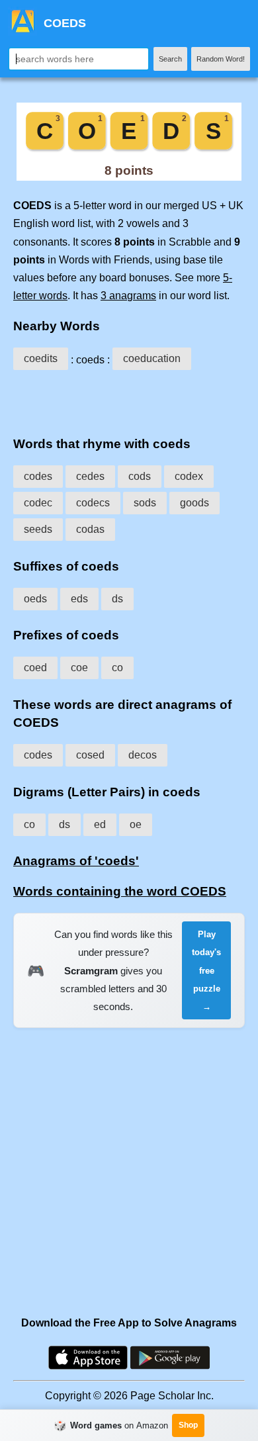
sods (145, 502)
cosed (90, 755)
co (117, 667)
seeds (38, 529)
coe (79, 667)
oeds (35, 598)
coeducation (152, 358)
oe (136, 824)
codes (38, 476)
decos (142, 755)
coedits (41, 358)
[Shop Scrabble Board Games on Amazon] (129, 177)
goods (194, 502)
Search (170, 59)
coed (35, 667)
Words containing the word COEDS (119, 891)
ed (100, 824)
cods (139, 476)
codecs (93, 502)
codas (90, 529)
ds (117, 598)
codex (189, 476)
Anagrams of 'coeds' (76, 861)
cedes (90, 476)
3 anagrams (128, 295)
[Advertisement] (129, 400)
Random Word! (220, 59)
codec (38, 502)
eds (79, 598)
